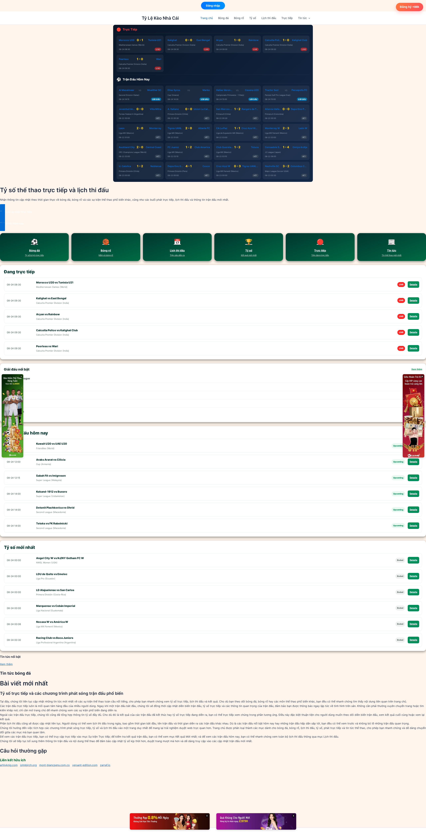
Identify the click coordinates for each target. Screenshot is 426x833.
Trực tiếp (287, 18)
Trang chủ (206, 18)
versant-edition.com (85, 765)
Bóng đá (223, 18)
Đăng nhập (213, 4)
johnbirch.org (28, 765)
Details (413, 284)
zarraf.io (105, 765)
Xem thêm (416, 369)
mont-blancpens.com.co (54, 765)
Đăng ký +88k (409, 6)
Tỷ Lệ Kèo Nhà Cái (160, 18)
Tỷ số (252, 18)
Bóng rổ (239, 18)
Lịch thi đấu (268, 18)
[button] (308, 18)
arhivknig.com (9, 765)
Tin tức (302, 18)
